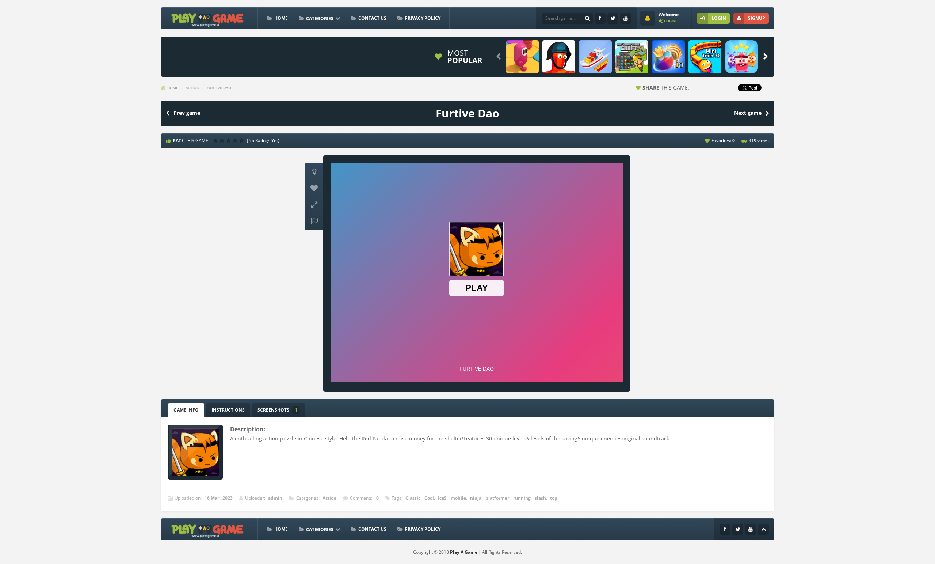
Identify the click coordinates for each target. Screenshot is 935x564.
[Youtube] (625, 18)
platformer (497, 498)
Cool (429, 498)
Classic (412, 498)
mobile (458, 498)
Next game (748, 113)
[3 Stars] (229, 140)
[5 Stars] (242, 140)
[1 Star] (216, 140)
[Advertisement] (297, 56)
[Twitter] (612, 18)
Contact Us (372, 18)
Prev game (186, 113)
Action (192, 87)
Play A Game (463, 552)
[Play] (522, 56)
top (553, 498)
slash (540, 498)
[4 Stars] (236, 140)
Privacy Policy (422, 18)
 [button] (314, 221)
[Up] (763, 529)
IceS (442, 498)
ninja (475, 498)
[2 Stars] (223, 140)
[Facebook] (600, 18)
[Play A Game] (207, 19)
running (522, 498)
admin (275, 498)
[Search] (587, 18)
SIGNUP (756, 18)
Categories (319, 18)
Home (281, 18)
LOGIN (718, 18)
